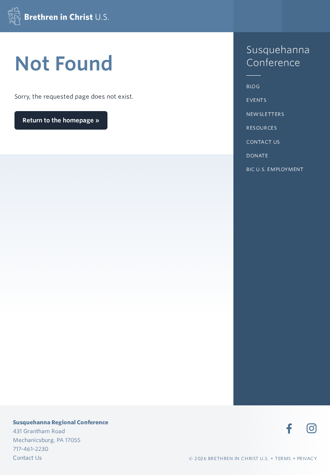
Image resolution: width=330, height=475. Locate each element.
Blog (253, 86)
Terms (283, 458)
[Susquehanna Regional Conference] (58, 16)
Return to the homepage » (61, 120)
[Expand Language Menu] (306, 16)
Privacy (307, 458)
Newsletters (265, 114)
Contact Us (263, 142)
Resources (261, 128)
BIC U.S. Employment (274, 169)
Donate (257, 156)
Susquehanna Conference (278, 56)
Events (256, 100)
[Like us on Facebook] (289, 428)
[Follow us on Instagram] (311, 428)
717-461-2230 (30, 449)
